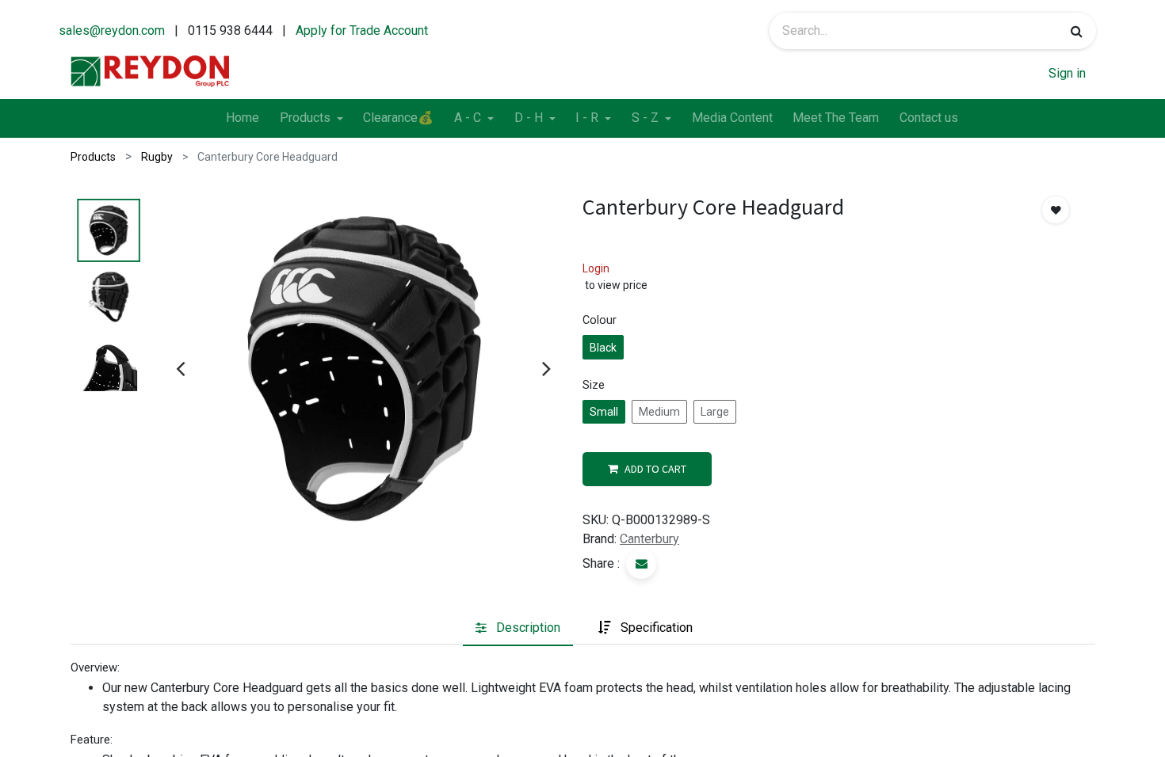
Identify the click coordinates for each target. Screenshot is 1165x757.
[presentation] (180, 368)
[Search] (1076, 31)
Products (93, 156)
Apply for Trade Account (362, 30)
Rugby (157, 156)
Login (595, 268)
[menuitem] (242, 119)
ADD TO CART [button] (655, 469)
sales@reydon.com (112, 30)
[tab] (518, 628)
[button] (1055, 210)
